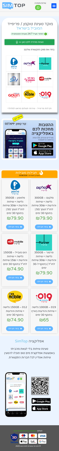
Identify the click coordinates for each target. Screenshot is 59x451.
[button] (53, 5)
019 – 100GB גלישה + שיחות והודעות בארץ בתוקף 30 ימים (44, 311)
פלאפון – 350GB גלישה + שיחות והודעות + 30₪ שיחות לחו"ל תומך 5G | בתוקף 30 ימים (15, 205)
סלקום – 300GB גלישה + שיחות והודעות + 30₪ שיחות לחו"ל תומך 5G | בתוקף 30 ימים (44, 205)
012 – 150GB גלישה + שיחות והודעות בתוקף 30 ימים (15, 311)
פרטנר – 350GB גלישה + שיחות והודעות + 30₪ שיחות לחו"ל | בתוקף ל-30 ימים (44, 260)
